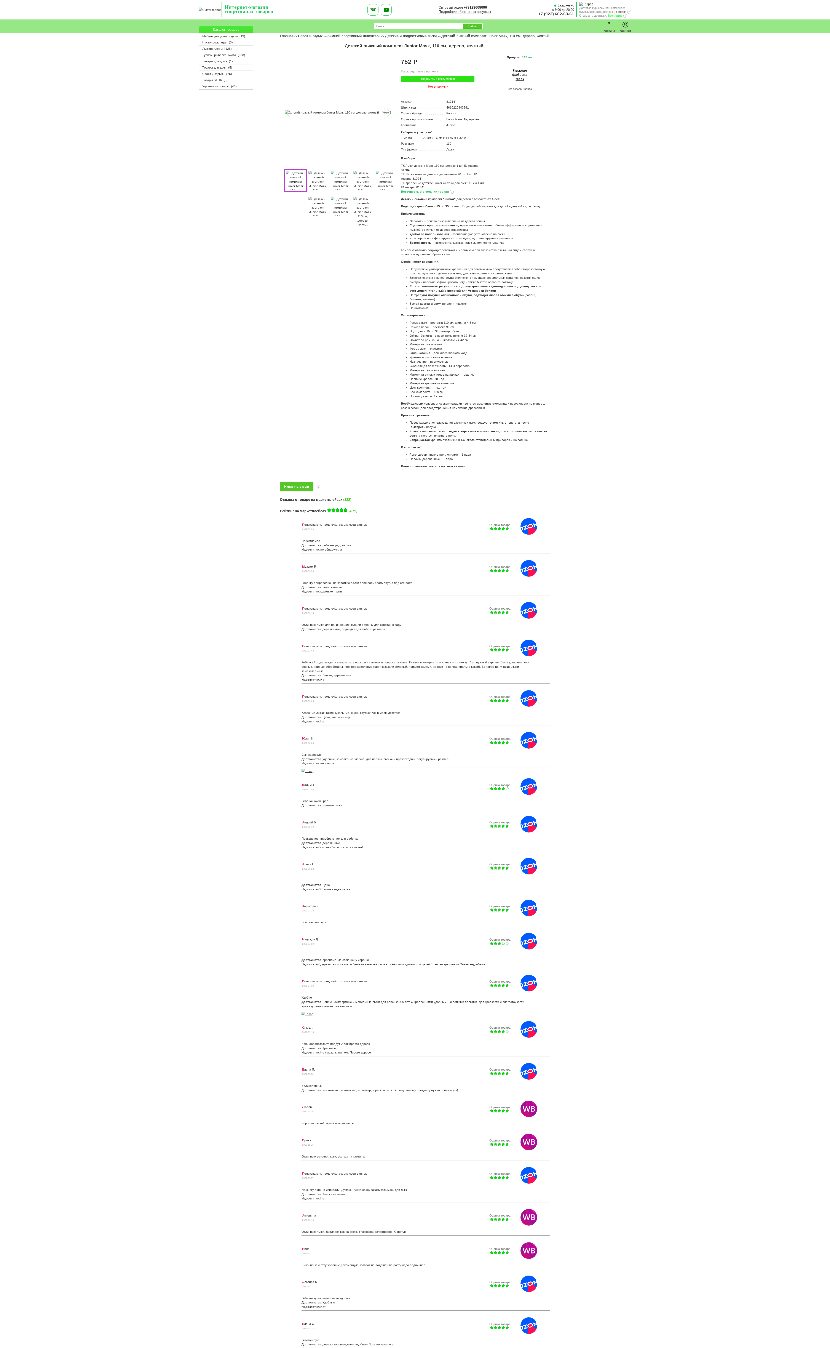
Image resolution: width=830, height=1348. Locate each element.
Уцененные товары (219, 86)
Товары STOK (215, 80)
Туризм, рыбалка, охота (223, 55)
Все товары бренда (520, 89)
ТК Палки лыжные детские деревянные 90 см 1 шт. (437, 174)
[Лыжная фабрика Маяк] (520, 84)
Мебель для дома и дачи (223, 36)
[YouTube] (386, 10)
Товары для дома (217, 61)
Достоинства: (312, 545)
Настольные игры (217, 42)
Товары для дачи (217, 67)
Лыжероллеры (217, 48)
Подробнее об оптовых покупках (465, 12)
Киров (589, 4)
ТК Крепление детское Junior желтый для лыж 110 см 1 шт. (442, 183)
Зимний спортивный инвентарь (353, 36)
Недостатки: (311, 549)
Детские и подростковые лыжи (411, 36)
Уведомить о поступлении (438, 78)
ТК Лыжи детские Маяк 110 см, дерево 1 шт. (432, 165)
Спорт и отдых (217, 73)
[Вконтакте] (372, 10)
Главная (287, 36)
